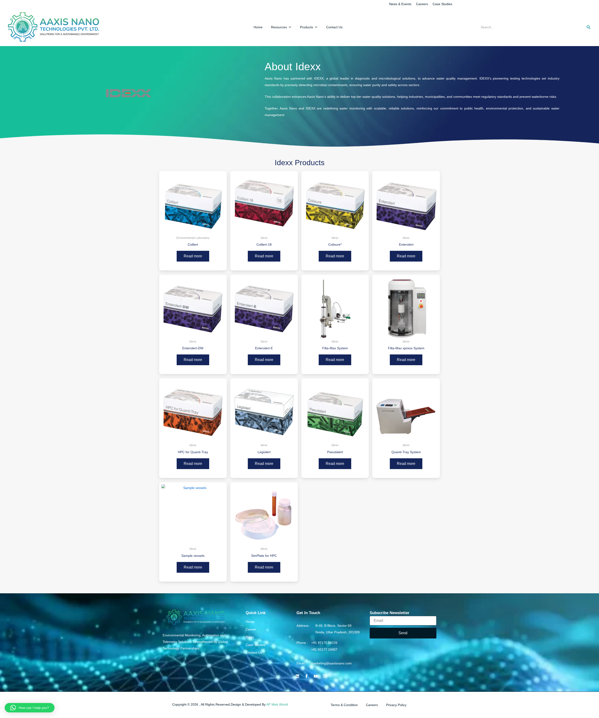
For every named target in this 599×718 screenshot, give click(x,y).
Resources (279, 27)
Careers (422, 4)
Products (306, 27)
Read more (193, 256)
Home (258, 27)
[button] (30, 707)
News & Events (400, 4)
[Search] (588, 27)
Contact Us (334, 27)
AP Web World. (277, 704)
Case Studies (442, 4)
